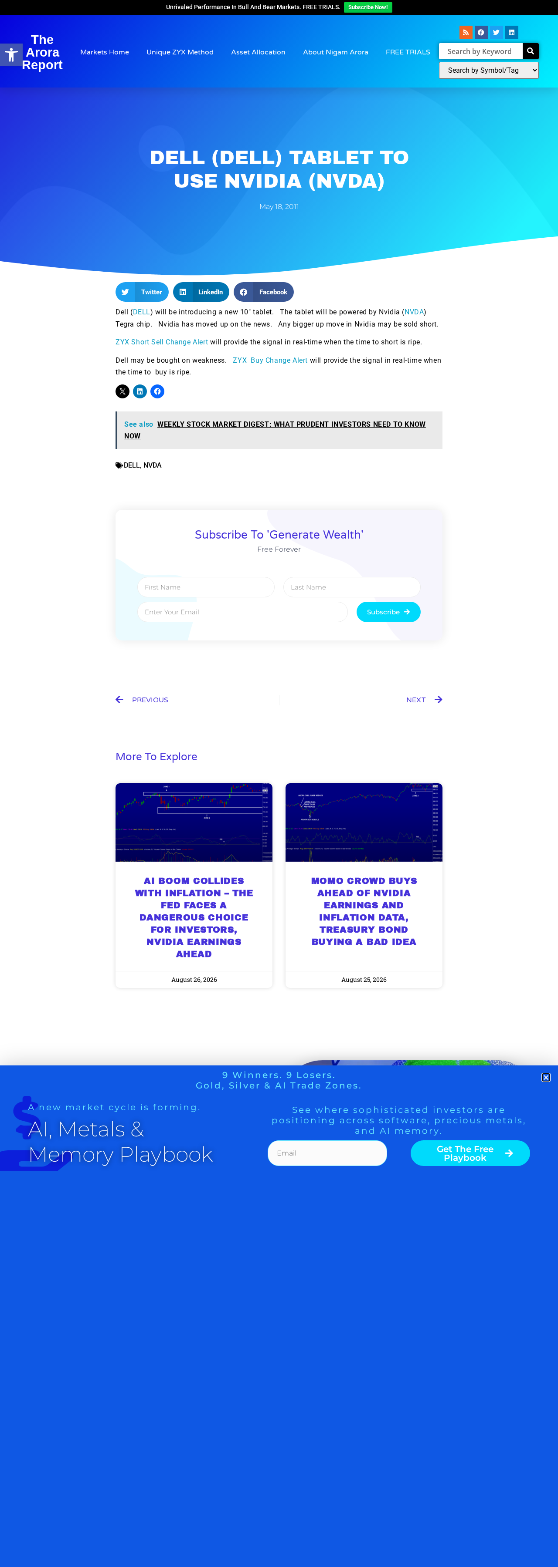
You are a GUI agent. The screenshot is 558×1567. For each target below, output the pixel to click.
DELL (141, 312)
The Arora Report (42, 52)
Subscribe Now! (368, 7)
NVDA (414, 312)
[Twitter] (496, 32)
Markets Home (104, 52)
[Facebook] (481, 32)
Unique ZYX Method (180, 52)
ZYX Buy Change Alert (270, 360)
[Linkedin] (511, 32)
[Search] (531, 51)
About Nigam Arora (335, 52)
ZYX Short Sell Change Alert (163, 342)
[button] (11, 55)
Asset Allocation (258, 52)
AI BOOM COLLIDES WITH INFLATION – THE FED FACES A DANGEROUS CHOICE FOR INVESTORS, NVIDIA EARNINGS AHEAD (194, 917)
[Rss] (466, 32)
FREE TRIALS (408, 52)
